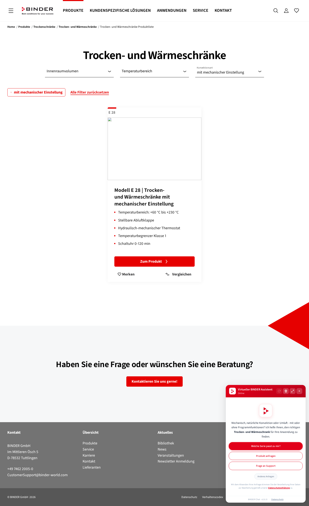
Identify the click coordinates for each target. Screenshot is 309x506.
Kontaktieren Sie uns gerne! (154, 381)
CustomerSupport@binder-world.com (37, 474)
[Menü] (11, 11)
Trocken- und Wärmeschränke (78, 27)
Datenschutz (189, 497)
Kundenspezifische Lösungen (120, 10)
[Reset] (279, 391)
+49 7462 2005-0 (20, 468)
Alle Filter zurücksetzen (89, 92)
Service (200, 10)
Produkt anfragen (266, 456)
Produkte (73, 10)
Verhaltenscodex (212, 497)
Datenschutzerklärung (279, 487)
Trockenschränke (44, 27)
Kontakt (223, 10)
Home (11, 27)
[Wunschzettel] (296, 10)
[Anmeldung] (286, 10)
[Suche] (276, 10)
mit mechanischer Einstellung (38, 92)
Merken (128, 274)
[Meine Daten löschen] (286, 391)
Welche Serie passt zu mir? (265, 446)
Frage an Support (265, 466)
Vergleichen (181, 274)
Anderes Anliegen (266, 476)
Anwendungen (171, 10)
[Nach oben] (4, 500)
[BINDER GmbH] (37, 11)
